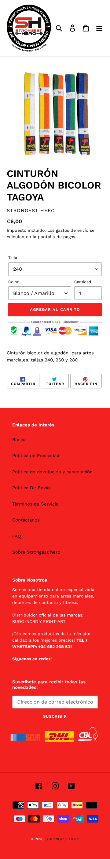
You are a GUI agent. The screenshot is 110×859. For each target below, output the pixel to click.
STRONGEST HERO (62, 839)
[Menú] (99, 28)
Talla (12, 257)
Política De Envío (31, 488)
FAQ (16, 536)
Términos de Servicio (35, 504)
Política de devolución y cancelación (52, 472)
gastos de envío (72, 230)
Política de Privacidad (35, 455)
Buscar (19, 439)
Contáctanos (26, 520)
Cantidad (82, 282)
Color (13, 282)
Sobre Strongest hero (36, 552)
